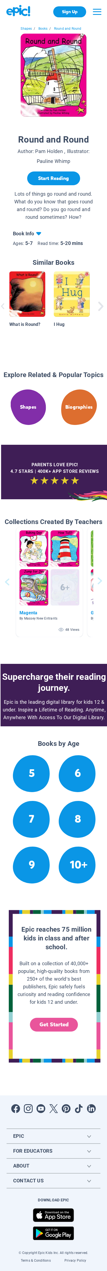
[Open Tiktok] (78, 1108)
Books (43, 29)
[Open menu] (97, 12)
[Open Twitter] (53, 1108)
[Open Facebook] (15, 1108)
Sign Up (70, 12)
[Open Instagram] (28, 1108)
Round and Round (67, 29)
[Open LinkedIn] (91, 1108)
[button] (49, 582)
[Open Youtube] (40, 1108)
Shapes (26, 29)
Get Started (54, 1024)
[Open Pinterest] (66, 1108)
